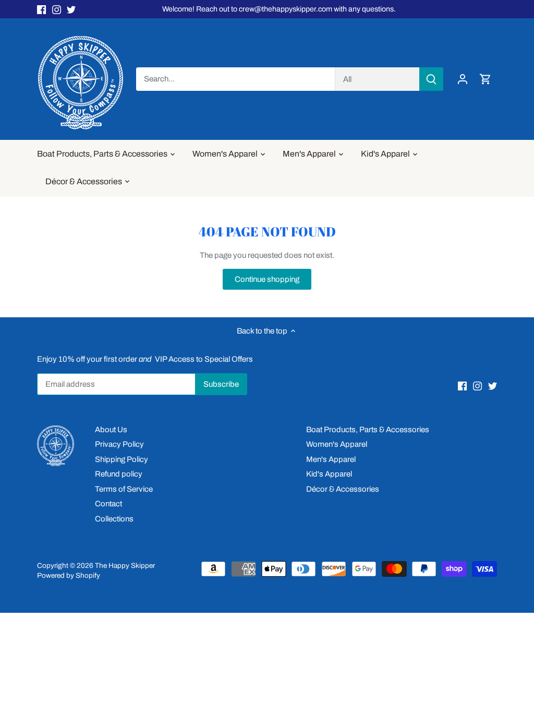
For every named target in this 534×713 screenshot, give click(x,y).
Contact (108, 504)
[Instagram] (56, 9)
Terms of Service (124, 489)
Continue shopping (267, 279)
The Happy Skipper (125, 565)
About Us (111, 429)
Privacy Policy (119, 444)
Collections (114, 519)
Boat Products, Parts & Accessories (367, 429)
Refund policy (118, 474)
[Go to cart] (485, 79)
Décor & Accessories (342, 489)
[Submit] (431, 79)
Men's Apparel (331, 459)
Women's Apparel (336, 444)
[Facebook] (41, 9)
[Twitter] (71, 9)
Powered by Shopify (68, 575)
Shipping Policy (121, 459)
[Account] (462, 79)
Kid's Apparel (329, 474)
